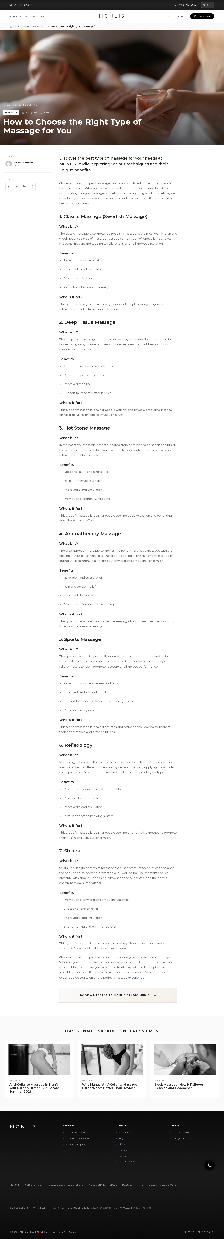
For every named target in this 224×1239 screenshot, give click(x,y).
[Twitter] (16, 186)
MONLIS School (19, 16)
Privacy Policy (206, 1232)
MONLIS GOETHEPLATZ (78, 1138)
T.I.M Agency (70, 1232)
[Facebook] (8, 186)
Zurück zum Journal (22, 105)
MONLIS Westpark (75, 1144)
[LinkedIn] (24, 186)
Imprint (189, 1232)
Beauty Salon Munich (132, 1185)
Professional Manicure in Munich (162, 1185)
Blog (166, 16)
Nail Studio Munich (34, 1185)
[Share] (32, 186)
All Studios (124, 1132)
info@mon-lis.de (182, 1138)
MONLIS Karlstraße (76, 1132)
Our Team (39, 16)
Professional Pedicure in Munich (103, 1185)
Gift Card (123, 1144)
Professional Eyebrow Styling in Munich (65, 1185)
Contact (179, 16)
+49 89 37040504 (182, 1132)
